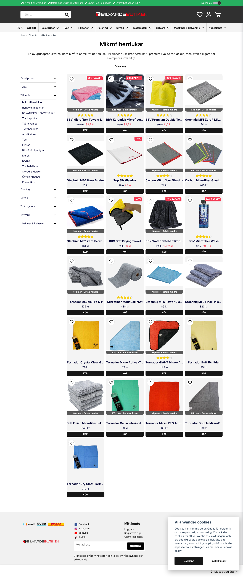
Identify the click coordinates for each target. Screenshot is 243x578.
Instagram (84, 528)
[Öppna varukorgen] (218, 14)
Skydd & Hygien (31, 171)
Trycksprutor (29, 118)
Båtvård (160, 27)
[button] (71, 79)
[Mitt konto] (208, 14)
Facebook (84, 524)
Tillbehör (83, 27)
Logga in (129, 529)
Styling (26, 160)
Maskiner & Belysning (187, 27)
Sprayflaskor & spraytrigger (38, 112)
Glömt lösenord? (133, 536)
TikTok (82, 537)
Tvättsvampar (30, 123)
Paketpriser (48, 27)
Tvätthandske (30, 128)
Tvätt (66, 27)
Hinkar (26, 144)
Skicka (135, 546)
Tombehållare (30, 166)
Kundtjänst (215, 27)
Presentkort (29, 182)
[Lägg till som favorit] (199, 14)
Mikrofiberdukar (32, 102)
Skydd (120, 27)
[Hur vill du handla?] (217, 3)
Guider (31, 27)
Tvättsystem (140, 27)
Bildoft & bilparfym (33, 150)
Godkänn (189, 561)
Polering (102, 27)
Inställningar (219, 561)
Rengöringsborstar (33, 107)
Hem (22, 35)
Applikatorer (29, 134)
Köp (125, 130)
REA (20, 27)
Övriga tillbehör (31, 176)
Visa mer (121, 66)
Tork (24, 139)
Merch (26, 155)
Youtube (83, 532)
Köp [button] (85, 130)
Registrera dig (132, 532)
